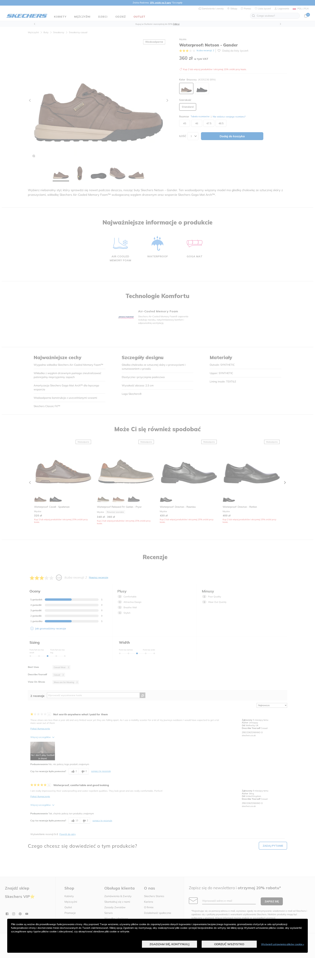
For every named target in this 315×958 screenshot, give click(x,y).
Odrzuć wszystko (229, 944)
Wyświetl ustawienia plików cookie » (282, 944)
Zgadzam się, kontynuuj (169, 944)
